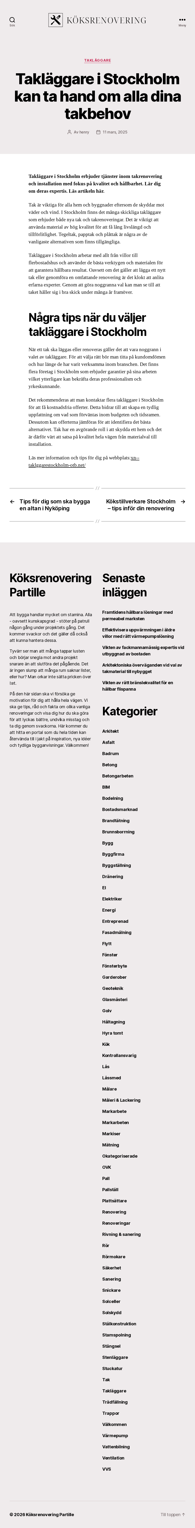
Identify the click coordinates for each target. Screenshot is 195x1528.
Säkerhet (111, 1267)
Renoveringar (116, 1223)
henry (84, 132)
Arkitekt (110, 731)
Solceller (111, 1301)
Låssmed (111, 1077)
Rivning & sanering (121, 1234)
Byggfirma (113, 854)
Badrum (110, 753)
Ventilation (113, 1457)
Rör (105, 1245)
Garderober (114, 977)
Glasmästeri (114, 999)
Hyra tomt (112, 1033)
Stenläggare (115, 1357)
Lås (105, 1066)
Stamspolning (116, 1334)
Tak (106, 1379)
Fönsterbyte (114, 965)
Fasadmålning (117, 932)
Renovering (114, 1211)
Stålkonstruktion (119, 1323)
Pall (106, 1178)
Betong (109, 764)
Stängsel (111, 1346)
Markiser (111, 1133)
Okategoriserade (119, 1156)
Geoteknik (112, 988)
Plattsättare (114, 1200)
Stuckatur (112, 1368)
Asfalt (108, 742)
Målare (109, 1088)
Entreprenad (115, 921)
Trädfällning (115, 1402)
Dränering (112, 876)
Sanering (111, 1279)
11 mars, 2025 (115, 132)
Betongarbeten (117, 775)
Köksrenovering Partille (50, 1514)
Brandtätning (116, 820)
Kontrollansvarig (119, 1055)
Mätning (110, 1144)
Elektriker (112, 898)
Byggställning (116, 865)
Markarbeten (115, 1122)
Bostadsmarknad (120, 809)
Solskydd (112, 1312)
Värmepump (115, 1435)
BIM (106, 787)
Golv (107, 1010)
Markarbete (114, 1111)
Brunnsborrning (118, 831)
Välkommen (114, 1424)
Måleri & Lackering (121, 1100)
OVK (106, 1167)
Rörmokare (113, 1256)
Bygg (107, 842)
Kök (106, 1044)
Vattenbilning (116, 1446)
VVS (106, 1469)
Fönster (110, 954)
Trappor (110, 1413)
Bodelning (112, 798)
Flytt (107, 943)
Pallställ (110, 1189)
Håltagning (113, 1021)
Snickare (111, 1290)
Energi (109, 910)
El (104, 887)
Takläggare (97, 60)
